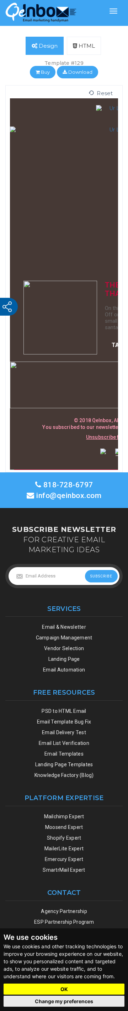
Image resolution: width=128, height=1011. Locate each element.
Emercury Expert (64, 859)
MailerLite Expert (64, 848)
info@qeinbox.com (68, 495)
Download (79, 72)
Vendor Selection (64, 648)
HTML (86, 45)
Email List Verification (64, 743)
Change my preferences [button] (64, 1001)
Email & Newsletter (64, 627)
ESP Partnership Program (64, 922)
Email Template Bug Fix (64, 722)
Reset (103, 93)
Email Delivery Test (64, 732)
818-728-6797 (67, 485)
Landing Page (64, 659)
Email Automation (64, 670)
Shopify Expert (64, 838)
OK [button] (64, 989)
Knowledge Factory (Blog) (64, 775)
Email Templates (64, 754)
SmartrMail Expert (64, 870)
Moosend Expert (64, 827)
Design (47, 45)
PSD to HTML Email (64, 711)
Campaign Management (64, 638)
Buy (45, 72)
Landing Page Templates (64, 764)
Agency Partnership (64, 911)
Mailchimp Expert (64, 816)
